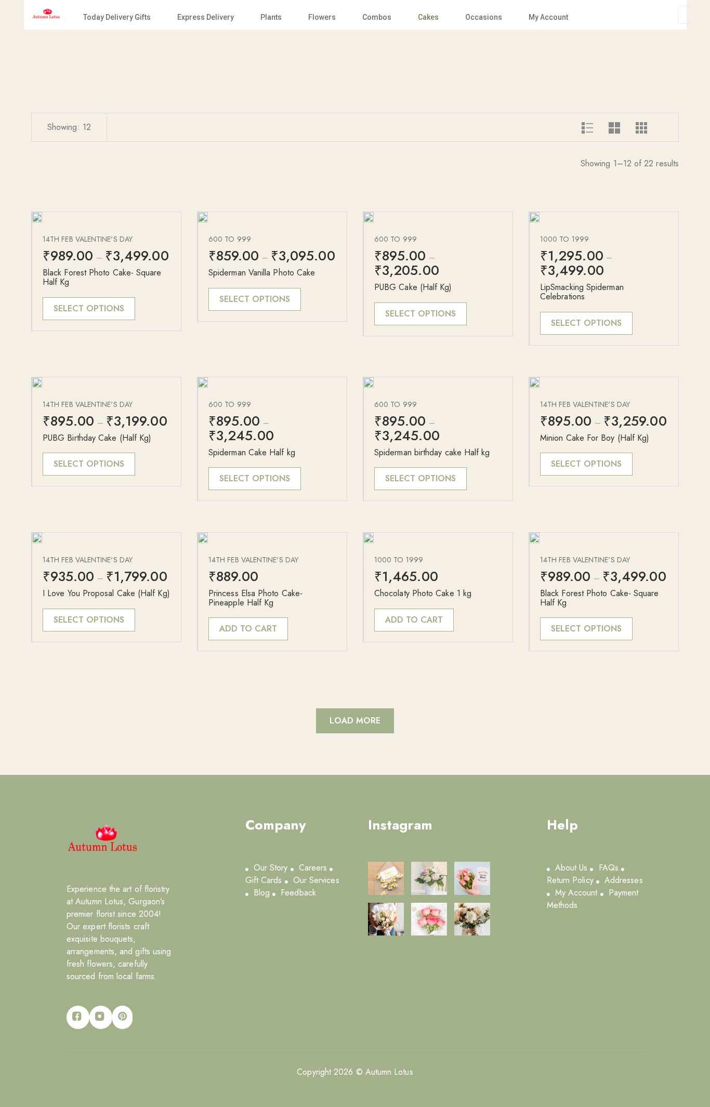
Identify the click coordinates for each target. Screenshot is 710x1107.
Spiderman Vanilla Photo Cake (261, 273)
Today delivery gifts (117, 17)
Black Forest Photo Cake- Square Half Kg (102, 277)
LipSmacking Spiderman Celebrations (582, 291)
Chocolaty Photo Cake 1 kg (422, 593)
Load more (355, 721)
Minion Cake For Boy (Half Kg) (594, 438)
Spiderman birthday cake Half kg (432, 452)
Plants (271, 17)
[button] (687, 15)
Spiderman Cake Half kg (251, 452)
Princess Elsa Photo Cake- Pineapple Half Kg (255, 598)
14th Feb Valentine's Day (88, 239)
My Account (548, 17)
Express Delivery (205, 17)
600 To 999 (229, 239)
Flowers (322, 17)
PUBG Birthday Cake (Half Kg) (97, 438)
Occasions (483, 17)
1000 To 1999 (564, 239)
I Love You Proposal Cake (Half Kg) (106, 593)
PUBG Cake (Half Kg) (413, 287)
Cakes (428, 17)
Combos (376, 17)
